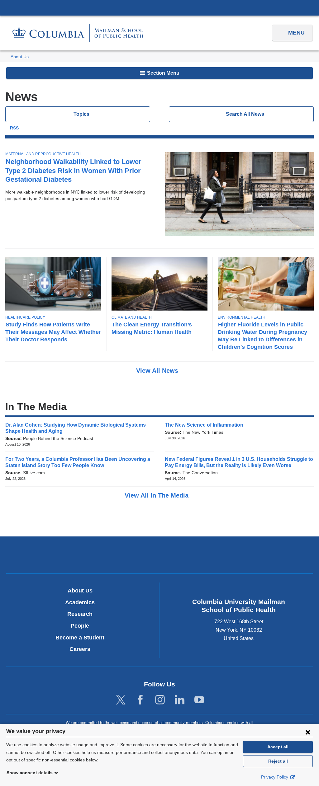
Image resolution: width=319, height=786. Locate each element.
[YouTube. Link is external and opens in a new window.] (199, 700)
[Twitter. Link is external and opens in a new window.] (121, 700)
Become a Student (79, 637)
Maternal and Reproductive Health (43, 154)
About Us (20, 56)
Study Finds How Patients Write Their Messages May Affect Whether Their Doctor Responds (53, 332)
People (80, 626)
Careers (79, 649)
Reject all (278, 761)
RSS (14, 128)
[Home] (77, 33)
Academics (80, 602)
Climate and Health (132, 317)
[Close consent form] (308, 732)
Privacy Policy (275, 776)
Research (80, 614)
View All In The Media (157, 495)
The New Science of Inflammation (206, 425)
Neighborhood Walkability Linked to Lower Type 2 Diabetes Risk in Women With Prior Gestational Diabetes (73, 170)
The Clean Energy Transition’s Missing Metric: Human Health (152, 328)
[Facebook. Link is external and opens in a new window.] (140, 700)
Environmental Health (241, 317)
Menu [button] (296, 33)
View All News (158, 370)
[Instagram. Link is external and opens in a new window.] (160, 700)
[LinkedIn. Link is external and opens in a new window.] (179, 700)
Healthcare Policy (25, 317)
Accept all (277, 746)
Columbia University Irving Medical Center (159, 7)
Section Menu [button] (162, 73)
